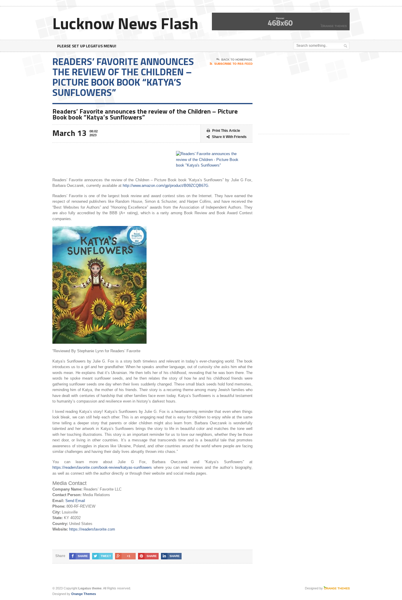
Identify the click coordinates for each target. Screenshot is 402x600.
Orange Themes (83, 594)
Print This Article (226, 131)
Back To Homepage (237, 59)
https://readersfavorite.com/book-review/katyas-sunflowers (102, 467)
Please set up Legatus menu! (86, 46)
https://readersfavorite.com (92, 529)
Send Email (75, 500)
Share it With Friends (229, 137)
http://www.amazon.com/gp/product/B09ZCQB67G (165, 185)
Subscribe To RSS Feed (233, 63)
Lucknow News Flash (125, 23)
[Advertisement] (302, 93)
